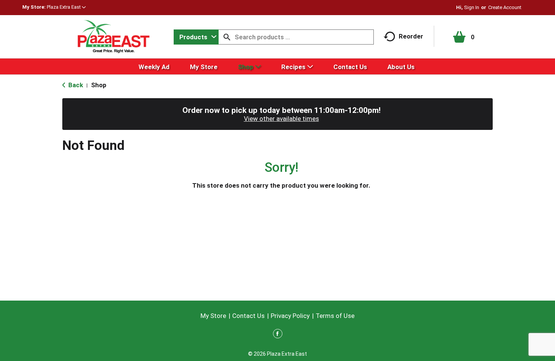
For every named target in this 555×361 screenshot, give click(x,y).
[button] (66, 7)
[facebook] (277, 335)
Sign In (471, 7)
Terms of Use (335, 315)
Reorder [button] (411, 36)
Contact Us (248, 315)
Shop (98, 85)
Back (75, 85)
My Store (213, 315)
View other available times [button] (281, 118)
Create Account (504, 7)
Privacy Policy (290, 315)
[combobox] (196, 37)
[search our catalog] (227, 37)
